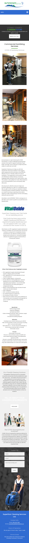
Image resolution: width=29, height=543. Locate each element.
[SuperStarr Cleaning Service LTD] (14, 5)
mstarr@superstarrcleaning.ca (16, 524)
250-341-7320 (16, 522)
